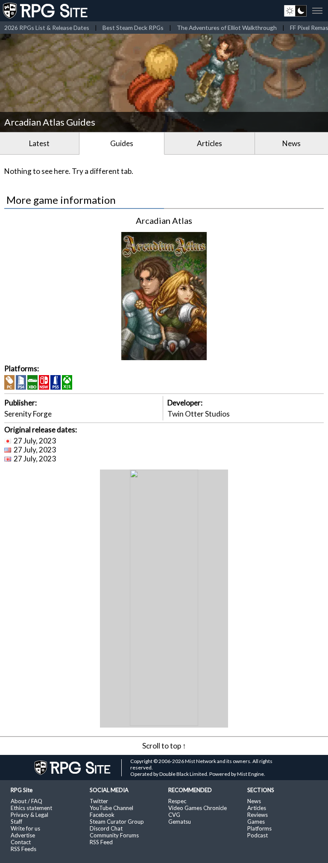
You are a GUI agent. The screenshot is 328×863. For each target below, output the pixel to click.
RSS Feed (101, 842)
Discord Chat (106, 828)
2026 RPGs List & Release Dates (46, 27)
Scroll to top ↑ (164, 745)
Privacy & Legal (29, 814)
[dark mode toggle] (295, 11)
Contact (21, 842)
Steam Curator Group (117, 821)
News (291, 143)
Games (256, 821)
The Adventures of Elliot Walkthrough (227, 27)
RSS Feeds (23, 848)
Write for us (25, 828)
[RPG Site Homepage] (46, 10)
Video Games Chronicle (197, 807)
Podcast (257, 835)
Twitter (99, 801)
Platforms (259, 828)
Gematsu (179, 821)
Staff (16, 821)
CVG (174, 814)
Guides (121, 143)
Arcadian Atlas (164, 220)
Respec (177, 801)
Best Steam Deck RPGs (133, 27)
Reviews (257, 814)
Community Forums (114, 835)
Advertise (23, 835)
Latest (39, 143)
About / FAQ (26, 801)
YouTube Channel (111, 807)
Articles (209, 143)
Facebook (102, 814)
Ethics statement (31, 807)
